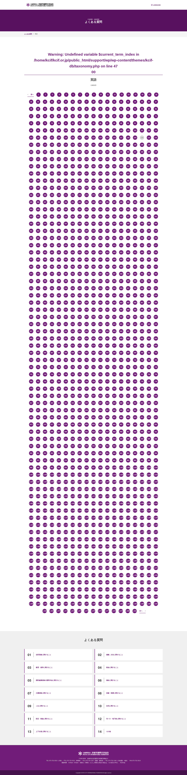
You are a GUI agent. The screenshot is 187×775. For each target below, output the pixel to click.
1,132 (107, 518)
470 (128, 267)
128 (128, 137)
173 (45, 159)
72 (135, 116)
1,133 (114, 518)
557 (72, 302)
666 (38, 345)
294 (93, 202)
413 (128, 245)
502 (86, 281)
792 (121, 388)
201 (107, 166)
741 (31, 374)
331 (86, 216)
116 (45, 137)
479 (59, 274)
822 (65, 403)
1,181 (52, 539)
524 (107, 288)
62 (66, 116)
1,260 (73, 568)
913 (38, 439)
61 (59, 116)
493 (156, 274)
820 (52, 403)
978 (93, 460)
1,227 (107, 553)
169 (149, 152)
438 (38, 259)
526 (121, 288)
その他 (108, 731)
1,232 (142, 553)
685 (38, 353)
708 (65, 360)
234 (72, 180)
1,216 (31, 553)
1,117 (135, 510)
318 (128, 209)
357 (135, 223)
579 (93, 310)
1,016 (93, 475)
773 (121, 381)
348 (72, 223)
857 (45, 417)
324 (38, 216)
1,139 (156, 518)
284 (156, 195)
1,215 (156, 546)
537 (65, 295)
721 (156, 360)
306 (45, 209)
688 (59, 353)
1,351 (45, 604)
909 (142, 432)
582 (114, 310)
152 (31, 152)
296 (107, 202)
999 (107, 467)
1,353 (59, 604)
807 (93, 396)
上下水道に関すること (43, 731)
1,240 (66, 561)
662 (142, 338)
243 (135, 180)
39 (38, 109)
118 (59, 137)
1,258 (59, 568)
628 (38, 331)
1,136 (135, 518)
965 (135, 453)
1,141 (38, 525)
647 (38, 338)
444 (79, 259)
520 (79, 288)
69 (114, 116)
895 (45, 432)
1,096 (121, 503)
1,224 (87, 553)
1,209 (114, 546)
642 (135, 331)
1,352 (52, 604)
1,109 (80, 510)
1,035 (93, 482)
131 (149, 137)
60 (52, 116)
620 (114, 324)
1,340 (100, 597)
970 (38, 460)
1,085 (45, 503)
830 (121, 403)
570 (31, 310)
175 (59, 159)
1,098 (135, 503)
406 (79, 245)
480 (65, 274)
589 (31, 317)
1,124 (52, 518)
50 (114, 109)
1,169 (100, 532)
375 (128, 231)
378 (149, 231)
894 (38, 432)
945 (128, 446)
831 (128, 403)
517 (59, 288)
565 (128, 302)
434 (142, 252)
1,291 (156, 575)
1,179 (38, 539)
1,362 (121, 604)
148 (135, 145)
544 (114, 295)
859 (59, 417)
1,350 (38, 604)
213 (59, 173)
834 (149, 403)
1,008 (38, 475)
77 (38, 123)
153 (38, 152)
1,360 (107, 604)
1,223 (80, 553)
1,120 (156, 510)
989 (38, 467)
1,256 (45, 568)
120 (72, 137)
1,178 (31, 539)
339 (142, 216)
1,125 (59, 518)
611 (52, 324)
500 (72, 281)
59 (45, 116)
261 (128, 188)
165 (121, 152)
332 (93, 216)
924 (114, 439)
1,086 (52, 503)
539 (79, 295)
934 (52, 446)
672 (79, 345)
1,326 (135, 589)
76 (31, 123)
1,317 (73, 589)
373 (114, 231)
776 (142, 381)
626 (156, 324)
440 (52, 259)
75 (156, 116)
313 (93, 209)
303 (156, 202)
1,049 (59, 489)
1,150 (100, 525)
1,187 (93, 539)
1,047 (45, 489)
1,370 (58, 611)
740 (156, 367)
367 (72, 231)
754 (121, 374)
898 (65, 432)
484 (93, 274)
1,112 (100, 510)
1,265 (107, 568)
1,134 (121, 518)
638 (107, 331)
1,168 (93, 532)
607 (156, 317)
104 (93, 130)
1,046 (38, 489)
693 (93, 353)
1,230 (128, 553)
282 (142, 195)
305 (38, 209)
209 (31, 173)
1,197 (31, 546)
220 (107, 173)
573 (52, 310)
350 (86, 223)
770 (100, 381)
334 (107, 216)
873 (156, 417)
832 (135, 403)
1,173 (128, 532)
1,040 (128, 482)
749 (86, 374)
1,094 (107, 503)
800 (45, 396)
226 (149, 173)
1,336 (73, 597)
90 (128, 123)
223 (128, 173)
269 (52, 195)
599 (100, 317)
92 (142, 123)
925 (121, 439)
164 (114, 152)
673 (86, 345)
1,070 (73, 496)
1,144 (59, 525)
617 (93, 324)
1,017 (100, 475)
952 (45, 453)
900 (79, 432)
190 (31, 166)
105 (100, 130)
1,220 (59, 553)
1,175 (142, 532)
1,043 (149, 482)
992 (59, 467)
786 (79, 388)
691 (79, 353)
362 (38, 231)
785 (72, 388)
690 (72, 353)
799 (38, 396)
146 (121, 145)
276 (100, 195)
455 (156, 259)
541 (93, 295)
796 (149, 388)
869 (128, 417)
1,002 (128, 467)
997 (93, 467)
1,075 (107, 496)
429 (107, 252)
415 (142, 245)
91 (135, 123)
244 (142, 180)
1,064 (31, 496)
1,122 (38, 518)
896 (52, 432)
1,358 (93, 604)
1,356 (80, 604)
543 (107, 295)
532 (31, 295)
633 (72, 331)
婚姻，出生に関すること (114, 655)
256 (93, 188)
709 (72, 360)
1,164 (66, 532)
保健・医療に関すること (114, 693)
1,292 (31, 582)
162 (100, 152)
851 (135, 410)
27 (86, 102)
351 (93, 223)
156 (59, 152)
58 (38, 116)
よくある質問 (28, 34)
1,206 (93, 546)
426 (86, 252)
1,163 (59, 532)
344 (45, 223)
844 (86, 410)
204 (128, 166)
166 (128, 152)
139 (72, 145)
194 (59, 166)
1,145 (66, 525)
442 (65, 259)
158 (72, 152)
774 (128, 381)
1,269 (135, 568)
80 (59, 123)
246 (156, 180)
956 (72, 453)
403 (59, 245)
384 (59, 238)
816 (156, 396)
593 (59, 317)
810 (114, 396)
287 (45, 202)
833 (142, 403)
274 (86, 195)
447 (100, 259)
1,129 (87, 518)
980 (107, 460)
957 (79, 453)
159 (79, 152)
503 (93, 281)
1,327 (142, 589)
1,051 (73, 489)
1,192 (128, 539)
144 (107, 145)
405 (72, 245)
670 (65, 345)
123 (93, 137)
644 (149, 331)
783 (59, 388)
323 (31, 216)
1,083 (31, 503)
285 (31, 202)
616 (86, 324)
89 (121, 123)
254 (79, 188)
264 (149, 188)
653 (79, 338)
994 (72, 467)
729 (79, 367)
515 (45, 288)
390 (100, 238)
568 (149, 302)
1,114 (114, 510)
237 (93, 180)
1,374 (86, 611)
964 (128, 453)
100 (65, 130)
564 (121, 302)
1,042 (142, 482)
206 (142, 166)
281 (135, 195)
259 (114, 188)
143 (100, 145)
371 (100, 231)
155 (52, 152)
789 (100, 388)
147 (128, 145)
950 (31, 453)
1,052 (80, 489)
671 (72, 345)
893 (31, 432)
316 (114, 209)
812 (128, 396)
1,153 (121, 525)
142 (93, 145)
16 (142, 94)
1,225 (93, 553)
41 (52, 109)
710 (79, 360)
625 (149, 324)
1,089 (73, 503)
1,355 (73, 604)
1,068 (59, 496)
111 (142, 130)
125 (107, 137)
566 (135, 302)
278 (114, 195)
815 (149, 396)
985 (142, 460)
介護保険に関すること (43, 693)
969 (31, 460)
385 (65, 238)
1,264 (100, 568)
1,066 (45, 496)
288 (52, 202)
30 (107, 102)
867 (114, 417)
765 (65, 381)
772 (114, 381)
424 (72, 252)
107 (114, 130)
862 (79, 417)
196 (72, 166)
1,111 (93, 510)
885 (107, 424)
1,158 (156, 525)
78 (45, 123)
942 (107, 446)
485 (100, 274)
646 (31, 338)
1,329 (156, 589)
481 (72, 274)
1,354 (66, 604)
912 (31, 439)
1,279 (73, 575)
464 (86, 267)
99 (59, 130)
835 (156, 403)
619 (107, 324)
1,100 (149, 503)
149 (142, 145)
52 (128, 109)
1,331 (38, 597)
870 (135, 417)
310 (72, 209)
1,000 (114, 467)
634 (79, 331)
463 (79, 267)
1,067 (52, 496)
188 (149, 159)
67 (100, 116)
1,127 (73, 518)
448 (107, 259)
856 (38, 417)
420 (45, 252)
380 (31, 238)
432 (128, 252)
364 (52, 231)
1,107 (66, 510)
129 (135, 137)
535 (52, 295)
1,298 (73, 582)
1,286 (121, 575)
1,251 (142, 561)
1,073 (93, 496)
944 (121, 446)
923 (107, 439)
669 (59, 345)
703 (31, 360)
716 (121, 360)
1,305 (121, 582)
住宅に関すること (112, 706)
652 (72, 338)
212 (52, 173)
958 (86, 453)
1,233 (149, 553)
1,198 (38, 546)
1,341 (107, 597)
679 (128, 345)
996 (86, 467)
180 (93, 159)
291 (72, 202)
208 (156, 166)
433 (135, 252)
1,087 (59, 503)
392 (114, 238)
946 (135, 446)
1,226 (100, 553)
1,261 (80, 568)
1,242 (80, 561)
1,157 (149, 525)
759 (156, 374)
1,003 (135, 467)
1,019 (114, 475)
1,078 (128, 496)
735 (121, 367)
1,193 (135, 539)
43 (66, 109)
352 (100, 223)
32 (121, 102)
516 (52, 288)
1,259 (66, 568)
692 (86, 353)
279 (121, 195)
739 (149, 367)
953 (52, 453)
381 (38, 238)
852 (142, 410)
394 (128, 238)
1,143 (52, 525)
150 (149, 145)
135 (45, 145)
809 (107, 396)
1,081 (149, 496)
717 (128, 360)
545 (121, 295)
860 (65, 417)
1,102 (31, 510)
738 (142, 367)
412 (121, 245)
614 (72, 324)
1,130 (93, 518)
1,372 (72, 611)
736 (128, 367)
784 (65, 388)
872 (149, 417)
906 (121, 432)
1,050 (66, 489)
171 (31, 159)
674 (93, 345)
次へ (140, 611)
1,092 (93, 503)
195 (65, 166)
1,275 (45, 575)
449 (114, 259)
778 (156, 381)
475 (31, 274)
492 (149, 274)
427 (93, 252)
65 (86, 116)
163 (107, 152)
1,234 (156, 553)
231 (52, 180)
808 (100, 396)
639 (114, 331)
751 (100, 374)
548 (142, 295)
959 (93, 453)
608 (31, 324)
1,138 (149, 518)
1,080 (142, 496)
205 (135, 166)
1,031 (66, 482)
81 (66, 123)
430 (114, 252)
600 (107, 317)
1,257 (52, 568)
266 (31, 195)
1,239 (59, 561)
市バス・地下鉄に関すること (116, 719)
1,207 (100, 546)
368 (79, 231)
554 (52, 302)
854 (156, 410)
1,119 (149, 510)
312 (86, 209)
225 (142, 173)
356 (128, 223)
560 (93, 302)
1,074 (100, 496)
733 (107, 367)
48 (100, 109)
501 (79, 281)
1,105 (52, 510)
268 (45, 195)
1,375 (93, 611)
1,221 (66, 553)
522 (93, 288)
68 (107, 116)
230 (45, 180)
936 (65, 446)
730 (86, 367)
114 (31, 137)
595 (72, 317)
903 (100, 432)
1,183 (66, 539)
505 (107, 281)
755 (128, 374)
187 (142, 159)
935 (59, 446)
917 (65, 439)
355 (121, 223)
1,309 (149, 582)
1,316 (66, 589)
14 (128, 94)
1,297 (66, 582)
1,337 (80, 597)
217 (86, 173)
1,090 (80, 503)
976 (79, 460)
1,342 (114, 597)
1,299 (80, 582)
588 (156, 310)
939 (86, 446)
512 (156, 281)
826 (93, 403)
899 (72, 432)
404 (65, 245)
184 (121, 159)
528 (135, 288)
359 (149, 223)
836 (31, 410)
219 (100, 173)
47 (93, 109)
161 (93, 152)
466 (100, 267)
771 (107, 381)
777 (149, 381)
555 (59, 302)
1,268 (128, 568)
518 (65, 288)
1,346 (142, 597)
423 (65, 252)
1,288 (135, 575)
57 (31, 116)
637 (100, 331)
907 (128, 432)
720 (149, 360)
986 (149, 460)
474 (156, 267)
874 (31, 424)
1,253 (156, 561)
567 (142, 302)
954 (59, 453)
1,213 (142, 546)
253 (72, 188)
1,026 (31, 482)
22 (52, 102)
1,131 (100, 518)
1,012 (66, 475)
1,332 (45, 597)
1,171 (114, 532)
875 (38, 424)
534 (45, 295)
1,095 (114, 503)
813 (135, 396)
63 (73, 116)
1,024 (149, 475)
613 (65, 324)
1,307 (135, 582)
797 (156, 388)
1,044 (156, 482)
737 (135, 367)
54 (142, 109)
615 (79, 324)
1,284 (107, 575)
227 (156, 173)
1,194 (142, 539)
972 (52, 460)
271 (65, 195)
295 (100, 202)
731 (93, 367)
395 (135, 238)
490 (135, 274)
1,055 (100, 489)
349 (79, 223)
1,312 (38, 589)
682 (149, 345)
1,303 (107, 582)
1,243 (87, 561)
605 (142, 317)
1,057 (114, 489)
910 (149, 432)
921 (93, 439)
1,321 (100, 589)
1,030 (59, 482)
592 (52, 317)
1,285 (114, 575)
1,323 (114, 589)
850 (128, 410)
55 (149, 109)
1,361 (114, 604)
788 (93, 388)
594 (65, 317)
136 (52, 145)
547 (135, 295)
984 (135, 460)
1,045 (31, 489)
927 (135, 439)
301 (142, 202)
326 (52, 216)
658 (114, 338)
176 (65, 159)
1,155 (135, 525)
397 (149, 238)
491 (142, 274)
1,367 (156, 604)
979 (100, 460)
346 (59, 223)
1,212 (135, 546)
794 (135, 388)
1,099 (142, 503)
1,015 (87, 475)
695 (107, 353)
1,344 (128, 597)
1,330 (31, 597)
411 (114, 245)
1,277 (59, 575)
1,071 (80, 496)
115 (38, 137)
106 (107, 130)
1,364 (135, 604)
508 (128, 281)
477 (45, 274)
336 (121, 216)
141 (86, 145)
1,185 (80, 539)
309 (65, 209)
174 (52, 159)
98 (52, 130)
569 (156, 302)
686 (45, 353)
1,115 (121, 510)
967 (149, 453)
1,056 (107, 489)
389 (93, 238)
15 (135, 94)
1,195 (149, 539)
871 (142, 417)
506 (114, 281)
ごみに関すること (42, 706)
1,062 (149, 489)
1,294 (45, 582)
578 (86, 310)
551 (31, 302)
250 (52, 188)
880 (72, 424)
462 (72, 267)
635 (86, 331)
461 (65, 267)
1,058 (121, 489)
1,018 (107, 475)
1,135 (128, 518)
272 (72, 195)
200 (100, 166)
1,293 (38, 582)
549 (149, 295)
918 (72, 439)
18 (156, 94)
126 (114, 137)
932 (38, 446)
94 (156, 123)
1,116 (128, 510)
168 (142, 152)
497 (52, 281)
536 (59, 295)
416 (149, 245)
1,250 (135, 561)
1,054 (93, 489)
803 (65, 396)
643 (142, 331)
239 (107, 180)
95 (31, 130)
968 (156, 453)
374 (121, 231)
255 (86, 188)
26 (80, 102)
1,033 (80, 482)
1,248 (121, 561)
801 (52, 396)
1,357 (87, 604)
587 (149, 310)
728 (72, 367)
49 (107, 109)
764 (59, 381)
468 (114, 267)
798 (31, 396)
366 (65, 231)
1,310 (156, 582)
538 (72, 295)
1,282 (93, 575)
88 (114, 123)
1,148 (87, 525)
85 (93, 123)
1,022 (135, 475)
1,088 (66, 503)
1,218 (45, 553)
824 (79, 403)
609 (38, 324)
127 (121, 137)
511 (149, 281)
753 (114, 374)
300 (135, 202)
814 (142, 396)
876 (45, 424)
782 (52, 388)
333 (100, 216)
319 (135, 209)
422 (59, 252)
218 (93, 173)
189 (156, 159)
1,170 (107, 532)
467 (107, 267)
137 (59, 145)
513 (31, 288)
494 (31, 281)
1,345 (135, 597)
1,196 (156, 539)
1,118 (142, 510)
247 (31, 188)
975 (72, 460)
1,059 (128, 489)
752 (107, 374)
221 (114, 173)
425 (79, 252)
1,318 (80, 589)
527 (128, 288)
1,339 (93, 597)
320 (142, 209)
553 (45, 302)
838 (45, 410)
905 (114, 432)
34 (135, 102)
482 (79, 274)
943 (114, 446)
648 (45, 338)
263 (142, 188)
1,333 (52, 597)
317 (121, 209)
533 (38, 295)
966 (142, 453)
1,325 (128, 589)
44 (73, 109)
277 (107, 195)
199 (93, 166)
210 (38, 173)
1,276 (52, 575)
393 (121, 238)
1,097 (128, 503)
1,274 (38, 575)
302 (149, 202)
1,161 (45, 532)
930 (156, 439)
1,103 (38, 510)
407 (86, 245)
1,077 (121, 496)
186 (135, 159)
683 (156, 345)
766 (72, 381)
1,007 (31, 475)
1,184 (73, 539)
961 (107, 453)
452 (135, 259)
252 (65, 188)
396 (142, 238)
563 (114, 302)
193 (52, 166)
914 (45, 439)
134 (38, 145)
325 (45, 216)
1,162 (52, 532)
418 (31, 252)
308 (59, 209)
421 (52, 252)
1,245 (100, 561)
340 (149, 216)
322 (156, 209)
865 (100, 417)
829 (114, 403)
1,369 (51, 611)
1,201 (59, 546)
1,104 (45, 510)
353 (107, 223)
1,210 (121, 546)
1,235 (31, 561)
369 (86, 231)
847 (107, 410)
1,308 (142, 582)
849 (121, 410)
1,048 (52, 489)
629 (45, 331)
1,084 (38, 503)
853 (149, 410)
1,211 (128, 546)
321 (149, 209)
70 (121, 116)
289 (59, 202)
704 (38, 360)
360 (156, 223)
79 (52, 123)
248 (38, 188)
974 (65, 460)
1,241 (73, 561)
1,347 (149, 597)
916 (59, 439)
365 (59, 231)
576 (72, 310)
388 (86, 238)
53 (135, 109)
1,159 (31, 532)
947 (142, 446)
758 (149, 374)
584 (128, 310)
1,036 (100, 482)
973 (59, 460)
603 (128, 317)
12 (115, 94)
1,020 (121, 475)
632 (65, 331)
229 (38, 180)
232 (59, 180)
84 (86, 123)
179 (86, 159)
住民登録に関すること (43, 655)
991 (52, 467)
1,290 (149, 575)
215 (72, 173)
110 (135, 130)
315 (107, 209)
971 (45, 460)
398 (156, 238)
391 (107, 238)
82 (73, 123)
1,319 (87, 589)
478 (52, 274)
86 (100, 123)
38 (31, 109)
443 (72, 259)
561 (100, 302)
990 (45, 467)
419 (38, 252)
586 (142, 310)
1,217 (38, 553)
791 (114, 388)
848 (114, 410)
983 (128, 460)
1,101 (156, 503)
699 (135, 353)
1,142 (45, 525)
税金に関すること (112, 667)
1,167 (87, 532)
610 (45, 324)
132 (156, 137)
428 (100, 252)
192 (45, 166)
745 (59, 374)
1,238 (52, 561)
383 (52, 238)
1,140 (31, 525)
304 (31, 209)
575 (65, 310)
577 (79, 310)
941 (100, 446)
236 (86, 180)
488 (121, 274)
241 (121, 180)
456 (31, 267)
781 (45, 388)
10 (101, 94)
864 (93, 417)
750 (93, 374)
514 (38, 288)
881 (79, 424)
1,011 (59, 475)
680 (135, 345)
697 (121, 353)
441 (59, 259)
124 (100, 137)
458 (45, 267)
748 (79, 374)
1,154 (128, 525)
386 (72, 238)
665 (31, 345)
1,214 (149, 546)
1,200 (52, 546)
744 (52, 374)
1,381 (135, 611)
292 (79, 202)
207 (149, 166)
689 (65, 353)
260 (121, 188)
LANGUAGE (157, 5)
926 (128, 439)
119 (66, 137)
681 (142, 345)
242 (128, 180)
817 (31, 403)
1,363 (128, 604)
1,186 (87, 539)
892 (156, 424)
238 (100, 180)
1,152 (114, 525)
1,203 (73, 546)
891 (149, 424)
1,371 (65, 611)
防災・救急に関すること (44, 719)
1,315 (59, 589)
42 (59, 109)
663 (149, 338)
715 (114, 360)
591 (45, 317)
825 (86, 403)
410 (107, 245)
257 (100, 188)
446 (93, 259)
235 (79, 180)
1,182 (59, 539)
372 (107, 231)
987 (156, 460)
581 (107, 310)
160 (86, 152)
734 (114, 367)
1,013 (73, 475)
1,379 (121, 611)
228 (31, 180)
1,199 (45, 546)
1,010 (52, 475)
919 (79, 439)
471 (135, 267)
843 (79, 410)
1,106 (59, 510)
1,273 (31, 575)
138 (65, 145)
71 (128, 116)
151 (156, 145)
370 (93, 231)
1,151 (107, 525)
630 (52, 331)
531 (156, 288)
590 (38, 317)
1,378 (114, 611)
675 (100, 345)
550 (156, 295)
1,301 (93, 582)
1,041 (135, 482)
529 (142, 288)
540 (86, 295)
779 (31, 388)
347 (65, 223)
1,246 (107, 561)
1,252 (149, 561)
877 (52, 424)
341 (156, 216)
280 (128, 195)
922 (100, 439)
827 (100, 403)
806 (86, 396)
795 (142, 388)
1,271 (149, 568)
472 (142, 267)
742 (38, 374)
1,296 (59, 582)
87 (107, 123)
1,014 (80, 475)
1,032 (73, 482)
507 (121, 281)
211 (45, 173)
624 (142, 324)
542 (100, 295)
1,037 (107, 482)
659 (121, 338)
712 (93, 360)
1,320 (93, 589)
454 (149, 259)
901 (86, 432)
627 (31, 331)
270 (59, 195)
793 (128, 388)
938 (79, 446)
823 (72, 403)
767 (79, 381)
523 (100, 288)
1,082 (156, 496)
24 (66, 102)
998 (100, 467)
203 (121, 166)
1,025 (156, 475)
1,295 (52, 582)
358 (142, 223)
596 (79, 317)
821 (59, 403)
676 (107, 345)
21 (45, 102)
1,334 (59, 597)
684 (31, 353)
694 (100, 353)
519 (72, 288)
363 (45, 231)
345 (52, 223)
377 (142, 231)
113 (156, 130)
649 (52, 338)
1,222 (73, 553)
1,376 (100, 611)
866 (107, 417)
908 (135, 432)
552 (38, 302)
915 (52, 439)
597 (86, 317)
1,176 (149, 532)
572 (45, 310)
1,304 (114, 582)
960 (100, 453)
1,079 (135, 496)
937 (72, 446)
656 (100, 338)
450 (121, 259)
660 (128, 338)
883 (93, 424)
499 (65, 281)
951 (38, 453)
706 (52, 360)
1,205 (87, 546)
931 (31, 446)
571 (38, 310)
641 (128, 331)
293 (86, 202)
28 (93, 102)
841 (65, 410)
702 (156, 353)
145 (114, 145)
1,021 (128, 475)
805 (79, 396)
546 (128, 295)
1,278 (66, 575)
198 (86, 166)
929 (149, 439)
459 (52, 267)
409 (100, 245)
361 (31, 231)
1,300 (87, 582)
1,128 (80, 518)
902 (93, 432)
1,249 (128, 561)
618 (100, 324)
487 (114, 274)
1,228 (114, 553)
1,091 (87, 503)
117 (52, 137)
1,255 (38, 568)
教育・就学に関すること (44, 667)
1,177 (156, 532)
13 (122, 94)
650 (59, 338)
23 (59, 102)
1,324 (121, 589)
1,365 (142, 604)
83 (80, 123)
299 (128, 202)
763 (52, 381)
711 (86, 360)
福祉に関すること (112, 680)
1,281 (87, 575)
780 (38, 388)
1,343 (121, 597)
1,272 (156, 568)
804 (72, 396)
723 (38, 367)
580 (100, 310)
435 (149, 252)
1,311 (31, 589)
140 (79, 145)
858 (52, 417)
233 (65, 180)
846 (100, 410)
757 (142, 374)
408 (93, 245)
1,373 (79, 611)
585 (135, 310)
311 (79, 209)
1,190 (114, 539)
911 (156, 432)
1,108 (73, 510)
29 (100, 102)
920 (86, 439)
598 (93, 317)
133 (31, 145)
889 (135, 424)
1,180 (45, 539)
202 (114, 166)
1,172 (121, 532)
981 (114, 460)
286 (38, 202)
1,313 (45, 589)
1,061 (142, 489)
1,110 (87, 510)
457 (38, 267)
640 (121, 331)
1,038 (114, 482)
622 (128, 324)
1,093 (100, 503)
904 (107, 432)
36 (149, 102)
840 (59, 410)
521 (86, 288)
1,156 (142, 525)
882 (86, 424)
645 (156, 331)
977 (86, 460)
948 (149, 446)
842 (72, 410)
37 (156, 102)
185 (128, 159)
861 (72, 417)
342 (31, 223)
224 (135, 173)
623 (135, 324)
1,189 (107, 539)
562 (107, 302)
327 (59, 216)
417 (156, 245)
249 (45, 188)
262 (135, 188)
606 (149, 317)
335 (114, 216)
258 (107, 188)
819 (45, 403)
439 (45, 259)
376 (135, 231)
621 (121, 324)
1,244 (93, 561)
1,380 (128, 611)
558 (79, 302)
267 (38, 195)
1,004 (142, 467)
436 (156, 252)
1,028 (45, 482)
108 (121, 130)
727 (65, 367)
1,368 (45, 611)
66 (93, 116)
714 (107, 360)
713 (100, 360)
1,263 (93, 568)
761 (38, 381)
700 (142, 353)
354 (114, 223)
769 (93, 381)
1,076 (114, 496)
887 (121, 424)
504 (100, 281)
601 (114, 317)
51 (121, 109)
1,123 (45, 518)
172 (38, 159)
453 (142, 259)
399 (31, 245)
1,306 (128, 582)
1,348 (156, 597)
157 (65, 152)
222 (121, 173)
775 (135, 381)
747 (72, 374)
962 (114, 453)
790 (107, 388)
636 (93, 331)
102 (79, 130)
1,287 (128, 575)
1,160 (38, 532)
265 (156, 188)
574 (59, 310)
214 (65, 173)
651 (65, 338)
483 (86, 274)
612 (59, 324)
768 (86, 381)
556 (65, 302)
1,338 (87, 597)
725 (52, 367)
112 (149, 130)
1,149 (93, 525)
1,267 (121, 568)
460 (59, 267)
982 (121, 460)
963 (121, 453)
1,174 (135, 532)
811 (121, 396)
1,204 (80, 546)
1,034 (87, 482)
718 (135, 360)
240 (114, 180)
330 (79, 216)
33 (128, 102)
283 (149, 195)
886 (114, 424)
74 (149, 116)
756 (135, 374)
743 (45, 374)
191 (38, 166)
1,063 (156, 489)
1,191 (121, 539)
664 (156, 338)
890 (142, 424)
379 (156, 231)
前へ (32, 94)
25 (73, 102)
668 (52, 345)
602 (121, 317)
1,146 (73, 525)
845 (93, 410)
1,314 (52, 589)
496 (45, 281)
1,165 (73, 532)
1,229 (121, 553)
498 (59, 281)
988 (31, 467)
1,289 (142, 575)
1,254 (31, 568)
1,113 (107, 510)
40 (45, 109)
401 (45, 245)
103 (86, 130)
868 (121, 417)
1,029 (52, 482)
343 (38, 223)
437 (31, 259)
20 (38, 102)
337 (128, 216)
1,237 (45, 561)
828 (107, 403)
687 (52, 353)
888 (128, 424)
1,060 (135, 489)
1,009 (45, 475)
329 (72, 216)
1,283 (100, 575)
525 (114, 288)
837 (38, 410)
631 (59, 331)
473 (149, 267)
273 (79, 195)
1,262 (87, 568)
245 (149, 180)
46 (86, 109)
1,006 (156, 467)
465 (93, 267)
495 (38, 281)
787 (86, 388)
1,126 (66, 518)
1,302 (100, 582)
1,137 (142, 518)
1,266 (114, 568)
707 (59, 360)
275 (93, 195)
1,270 (142, 568)
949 (156, 446)
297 (114, 202)
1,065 (38, 496)
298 (121, 202)
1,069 (66, 496)
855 (31, 417)
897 (59, 432)
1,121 (31, 518)
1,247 (114, 561)
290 (65, 202)
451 (128, 259)
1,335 (66, 597)
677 (114, 345)
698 (128, 353)
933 (45, 446)
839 (52, 410)
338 (135, 216)
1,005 (149, 467)
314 (100, 209)
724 (45, 367)
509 (135, 281)
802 (59, 396)
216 (79, 173)
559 (86, 302)
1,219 (52, 553)
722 (31, 367)
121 (79, 137)
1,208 (107, 546)
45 (80, 109)
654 (86, 338)
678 (121, 345)
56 (156, 109)
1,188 (100, 539)
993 (65, 467)
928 (142, 439)
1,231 (135, 553)
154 (45, 152)
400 (38, 245)
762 (45, 381)
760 (31, 381)
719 (142, 360)
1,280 (80, 575)
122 (86, 137)
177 (72, 159)
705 (45, 360)
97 (45, 130)
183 (114, 159)
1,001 (121, 467)
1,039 (121, 482)
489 (128, 274)
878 (59, 424)
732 (100, 367)
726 (59, 367)
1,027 (38, 482)
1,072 (87, 496)
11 (108, 94)
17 (149, 94)
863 (86, 417)
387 (79, 238)
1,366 (149, 604)
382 (45, 238)
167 (135, 152)
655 (93, 338)
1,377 (107, 611)
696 (114, 353)
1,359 (100, 604)
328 (65, 216)
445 (86, 259)
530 (149, 288)
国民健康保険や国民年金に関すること (49, 680)
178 (79, 159)
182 (107, 159)
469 (121, 267)
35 (142, 102)
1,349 (31, 604)
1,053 (87, 489)
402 (52, 245)
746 (65, 374)
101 (72, 130)
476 (38, 274)
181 (100, 159)
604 (135, 317)
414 (135, 245)
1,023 (142, 475)
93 (149, 123)
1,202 (66, 546)
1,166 (80, 532)
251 (59, 188)
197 (79, 166)
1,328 (149, 589)
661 (135, 338)
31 (114, 102)
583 (121, 310)
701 (149, 353)
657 (107, 338)
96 (38, 130)
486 (107, 274)
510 (142, 281)
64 (80, 116)
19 (31, 102)
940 (93, 446)
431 (121, 252)
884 (100, 424)
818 (38, 403)
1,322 (107, 589)
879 (65, 424)
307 (52, 209)
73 (142, 116)
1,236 (38, 561)
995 (79, 467)
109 (128, 130)
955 (65, 453)
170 (156, 152)
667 (45, 345)
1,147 (80, 525)
